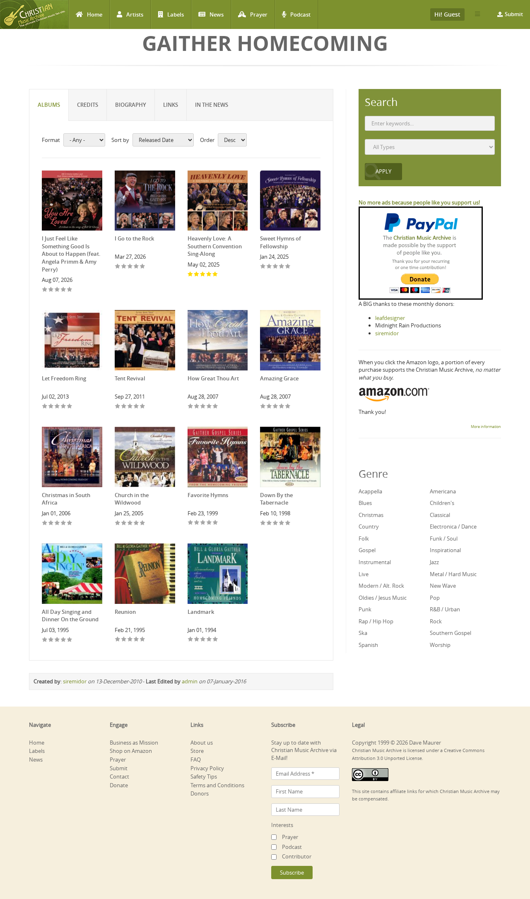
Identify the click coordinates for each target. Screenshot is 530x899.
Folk (364, 538)
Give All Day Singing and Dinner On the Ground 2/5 (51, 640)
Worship (440, 645)
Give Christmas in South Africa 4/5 (63, 523)
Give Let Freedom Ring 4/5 (63, 407)
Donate (119, 785)
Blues (365, 503)
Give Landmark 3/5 (203, 640)
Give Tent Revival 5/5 (143, 407)
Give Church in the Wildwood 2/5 (124, 523)
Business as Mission (134, 742)
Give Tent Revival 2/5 (124, 407)
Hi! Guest (447, 14)
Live (364, 574)
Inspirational (445, 550)
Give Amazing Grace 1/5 (263, 407)
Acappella (370, 491)
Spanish (368, 645)
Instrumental (375, 562)
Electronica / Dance (453, 526)
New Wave (443, 585)
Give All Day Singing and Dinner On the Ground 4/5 (63, 640)
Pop (435, 597)
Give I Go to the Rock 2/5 (124, 267)
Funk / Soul (444, 538)
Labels (175, 14)
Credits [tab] (87, 104)
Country (369, 526)
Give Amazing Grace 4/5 (282, 407)
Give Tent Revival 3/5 (130, 407)
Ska (363, 633)
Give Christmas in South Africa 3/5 (57, 523)
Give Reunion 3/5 (130, 640)
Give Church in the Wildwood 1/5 (118, 523)
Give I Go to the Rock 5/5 (143, 267)
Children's (442, 503)
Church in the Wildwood (132, 499)
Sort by (120, 140)
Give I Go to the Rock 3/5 (130, 267)
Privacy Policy (207, 768)
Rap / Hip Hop (376, 621)
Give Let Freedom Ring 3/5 (57, 407)
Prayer (258, 14)
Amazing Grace (279, 378)
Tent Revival (130, 378)
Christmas (371, 515)
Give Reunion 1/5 (118, 640)
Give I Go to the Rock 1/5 (118, 267)
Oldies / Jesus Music (383, 597)
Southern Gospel (450, 633)
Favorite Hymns (208, 495)
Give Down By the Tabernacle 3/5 (275, 523)
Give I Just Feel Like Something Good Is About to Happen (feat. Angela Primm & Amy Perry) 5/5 (70, 290)
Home (94, 14)
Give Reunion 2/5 (124, 640)
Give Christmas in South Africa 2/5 (51, 523)
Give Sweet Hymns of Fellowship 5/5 (288, 267)
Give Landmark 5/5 (215, 640)
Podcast (300, 14)
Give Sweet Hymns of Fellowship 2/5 (269, 267)
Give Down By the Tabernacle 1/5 (263, 523)
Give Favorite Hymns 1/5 (191, 523)
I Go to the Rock (134, 238)
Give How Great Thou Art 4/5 (209, 407)
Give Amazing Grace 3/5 (275, 407)
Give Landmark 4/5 (209, 640)
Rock (436, 621)
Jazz (434, 562)
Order (207, 140)
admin (190, 681)
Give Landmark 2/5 (197, 640)
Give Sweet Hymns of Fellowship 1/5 (263, 267)
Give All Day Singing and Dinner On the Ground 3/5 (57, 640)
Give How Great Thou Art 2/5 (197, 407)
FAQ (195, 759)
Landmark (201, 611)
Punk (365, 609)
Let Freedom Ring (64, 378)
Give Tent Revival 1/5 (118, 407)
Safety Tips (203, 776)
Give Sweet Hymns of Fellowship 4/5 (282, 267)
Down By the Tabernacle (276, 499)
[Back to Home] (34, 14)
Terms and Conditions (217, 785)
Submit (514, 14)
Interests (282, 825)
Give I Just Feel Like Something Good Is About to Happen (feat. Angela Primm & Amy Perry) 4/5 (63, 290)
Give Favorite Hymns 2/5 (197, 523)
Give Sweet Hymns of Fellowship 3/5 (275, 267)
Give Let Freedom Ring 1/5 (45, 407)
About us (201, 742)
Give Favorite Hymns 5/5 (215, 523)
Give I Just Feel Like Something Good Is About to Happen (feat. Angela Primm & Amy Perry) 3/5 (57, 290)
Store (197, 751)
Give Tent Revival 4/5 (136, 407)
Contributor (296, 856)
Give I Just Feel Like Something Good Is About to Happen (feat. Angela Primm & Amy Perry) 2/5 (51, 290)
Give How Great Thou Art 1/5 (191, 407)
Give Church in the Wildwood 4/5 (136, 523)
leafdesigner (390, 318)
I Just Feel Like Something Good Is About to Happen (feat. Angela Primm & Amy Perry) (71, 254)
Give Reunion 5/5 (143, 640)
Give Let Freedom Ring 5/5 (70, 407)
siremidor (75, 681)
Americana (443, 491)
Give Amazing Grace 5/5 (288, 407)
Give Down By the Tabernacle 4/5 (282, 523)
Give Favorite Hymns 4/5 (209, 523)
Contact (119, 776)
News (217, 14)
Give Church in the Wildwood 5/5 (143, 523)
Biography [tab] (130, 104)
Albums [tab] (49, 104)
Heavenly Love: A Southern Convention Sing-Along (215, 246)
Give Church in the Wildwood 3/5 (130, 523)
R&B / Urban (445, 609)
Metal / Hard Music (453, 574)
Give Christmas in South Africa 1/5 (45, 523)
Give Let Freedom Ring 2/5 (51, 407)
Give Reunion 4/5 (136, 640)
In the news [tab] (211, 104)
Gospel (367, 550)
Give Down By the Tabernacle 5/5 (288, 523)
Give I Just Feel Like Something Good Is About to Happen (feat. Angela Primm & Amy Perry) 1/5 (45, 290)
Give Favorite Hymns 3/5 (203, 523)
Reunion (125, 611)
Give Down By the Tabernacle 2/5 (269, 523)
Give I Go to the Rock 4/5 (136, 267)
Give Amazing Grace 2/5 (269, 407)
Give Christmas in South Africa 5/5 (70, 523)
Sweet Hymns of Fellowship (280, 242)
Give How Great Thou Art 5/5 (215, 407)
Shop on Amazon (131, 751)
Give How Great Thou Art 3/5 (203, 407)
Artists (134, 14)
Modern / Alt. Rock (381, 585)
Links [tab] (170, 104)
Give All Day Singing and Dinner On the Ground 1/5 (45, 640)
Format (51, 140)
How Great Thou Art (213, 378)
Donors (199, 793)
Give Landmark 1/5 (191, 640)
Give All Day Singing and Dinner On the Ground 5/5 (70, 640)
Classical (440, 515)
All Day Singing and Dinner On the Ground (70, 615)
